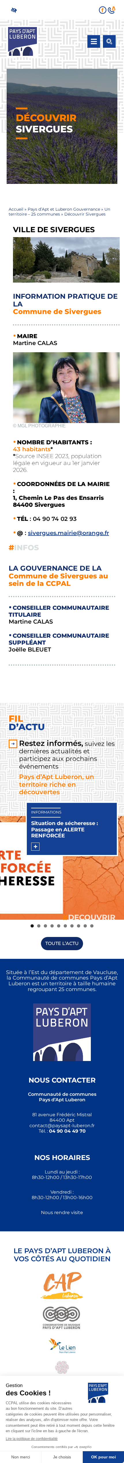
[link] (15, 10)
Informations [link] (46, 812)
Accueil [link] (16, 209)
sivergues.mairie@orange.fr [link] (68, 532)
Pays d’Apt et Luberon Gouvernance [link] (64, 209)
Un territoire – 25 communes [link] (59, 212)
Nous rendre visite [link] (62, 1212)
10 (91, 925)
